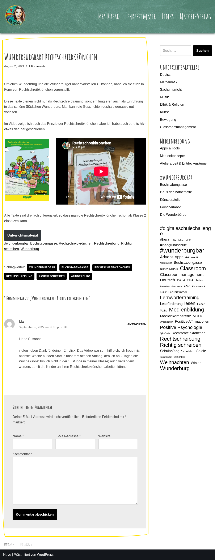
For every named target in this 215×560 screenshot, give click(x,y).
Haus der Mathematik (176, 192)
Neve (7, 554)
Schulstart (187, 351)
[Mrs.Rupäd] (15, 16)
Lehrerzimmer (140, 16)
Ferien (199, 280)
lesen (189, 303)
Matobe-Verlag (195, 16)
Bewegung (168, 119)
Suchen (202, 50)
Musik (164, 97)
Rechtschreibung (106, 243)
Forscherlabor (170, 207)
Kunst (164, 112)
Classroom (193, 268)
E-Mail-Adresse (68, 436)
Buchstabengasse (43, 243)
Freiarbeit (165, 286)
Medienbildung (186, 310)
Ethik (190, 280)
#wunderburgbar (16, 243)
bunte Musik (169, 269)
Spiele (201, 351)
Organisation (166, 322)
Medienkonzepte (172, 156)
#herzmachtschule (175, 239)
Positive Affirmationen (192, 321)
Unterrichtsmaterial (22, 235)
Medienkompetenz (175, 316)
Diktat (181, 280)
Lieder (201, 304)
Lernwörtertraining (179, 297)
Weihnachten (174, 362)
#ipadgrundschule (173, 245)
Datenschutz (26, 544)
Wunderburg (30, 249)
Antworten (136, 324)
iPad (187, 286)
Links (168, 16)
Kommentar (22, 454)
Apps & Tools (170, 148)
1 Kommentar (38, 66)
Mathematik (168, 82)
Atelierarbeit (166, 263)
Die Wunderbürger (173, 214)
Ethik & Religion (172, 104)
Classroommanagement (178, 127)
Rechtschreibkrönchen (75, 243)
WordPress (45, 554)
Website (104, 436)
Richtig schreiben (52, 276)
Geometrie (177, 286)
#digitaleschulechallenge (185, 231)
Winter (196, 363)
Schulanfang (169, 351)
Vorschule (179, 356)
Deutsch (166, 74)
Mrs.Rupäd (108, 16)
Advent (166, 257)
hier (143, 123)
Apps (179, 257)
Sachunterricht (171, 89)
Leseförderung (171, 304)
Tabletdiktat (166, 357)
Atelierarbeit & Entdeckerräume (183, 163)
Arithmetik (191, 257)
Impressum (9, 544)
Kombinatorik (198, 286)
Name (18, 436)
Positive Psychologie (181, 327)
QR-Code (165, 333)
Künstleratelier (171, 199)
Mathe (163, 310)
